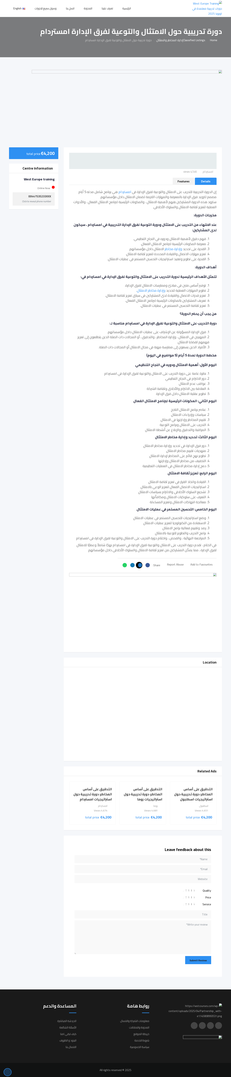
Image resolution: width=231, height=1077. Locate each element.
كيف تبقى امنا (68, 1034)
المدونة (88, 8)
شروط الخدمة (141, 1040)
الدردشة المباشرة (66, 1021)
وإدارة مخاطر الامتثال (151, 290)
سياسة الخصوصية (139, 1047)
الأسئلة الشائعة (67, 1027)
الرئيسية (126, 8)
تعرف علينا (107, 8)
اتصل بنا (70, 8)
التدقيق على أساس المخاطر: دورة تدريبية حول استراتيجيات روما (143, 794)
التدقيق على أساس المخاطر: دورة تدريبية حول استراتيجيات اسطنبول (193, 794)
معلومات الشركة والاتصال (134, 1021)
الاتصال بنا (71, 1047)
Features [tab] (183, 181)
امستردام (125, 192)
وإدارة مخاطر (173, 249)
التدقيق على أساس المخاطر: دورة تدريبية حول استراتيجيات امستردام (92, 794)
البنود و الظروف (67, 1040)
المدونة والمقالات (139, 1027)
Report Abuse (175, 564)
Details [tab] (205, 181)
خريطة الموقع (141, 1034)
